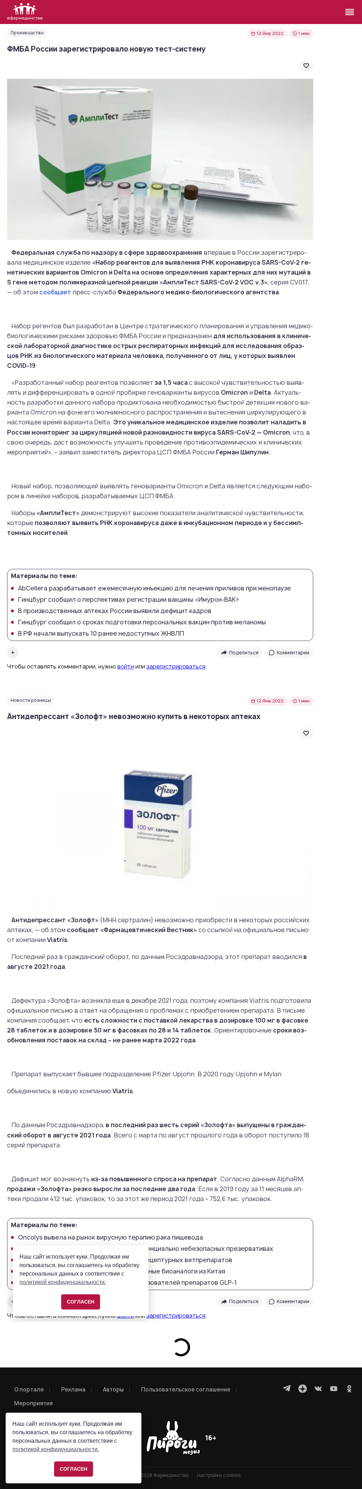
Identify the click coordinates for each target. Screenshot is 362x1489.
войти (125, 666)
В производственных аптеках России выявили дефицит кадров (114, 610)
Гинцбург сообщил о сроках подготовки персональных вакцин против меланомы (142, 622)
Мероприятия (33, 1403)
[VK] (318, 1388)
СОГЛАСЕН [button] (73, 1469)
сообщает (55, 292)
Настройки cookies (218, 1475)
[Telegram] (287, 1388)
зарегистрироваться (175, 666)
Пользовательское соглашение (185, 1389)
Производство (27, 33)
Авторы (113, 1389)
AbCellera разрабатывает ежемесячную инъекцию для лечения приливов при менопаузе (154, 588)
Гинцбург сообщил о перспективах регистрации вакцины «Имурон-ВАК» (128, 599)
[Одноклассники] (349, 1388)
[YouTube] (333, 1388)
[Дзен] (302, 1388)
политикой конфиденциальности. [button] (55, 1449)
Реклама (73, 1389)
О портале (29, 1389)
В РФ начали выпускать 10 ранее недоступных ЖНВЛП (101, 633)
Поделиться (243, 652)
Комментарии (293, 652)
